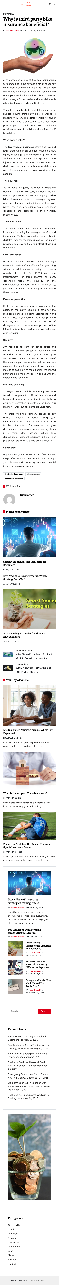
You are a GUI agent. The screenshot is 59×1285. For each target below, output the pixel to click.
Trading (12, 1263)
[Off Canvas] (4, 4)
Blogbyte (43, 1280)
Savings (12, 1259)
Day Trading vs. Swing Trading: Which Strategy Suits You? (25, 578)
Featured (13, 1233)
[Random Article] (50, 4)
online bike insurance (14, 478)
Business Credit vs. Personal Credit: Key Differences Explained (37, 964)
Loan (10, 1250)
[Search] (55, 4)
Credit (11, 1229)
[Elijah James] (9, 500)
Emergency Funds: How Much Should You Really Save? (38, 983)
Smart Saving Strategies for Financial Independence (38, 945)
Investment (14, 1246)
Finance (12, 1238)
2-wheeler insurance (14, 474)
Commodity (14, 1225)
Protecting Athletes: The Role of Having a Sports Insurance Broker (26, 846)
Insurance (8, 14)
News (11, 1255)
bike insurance (33, 474)
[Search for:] (22, 1012)
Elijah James (12, 31)
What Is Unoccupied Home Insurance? (25, 793)
